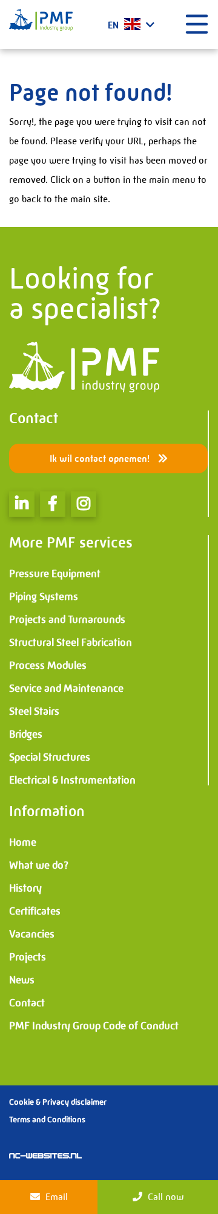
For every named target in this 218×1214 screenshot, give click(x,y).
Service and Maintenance (66, 688)
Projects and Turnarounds (67, 619)
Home (22, 842)
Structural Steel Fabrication (70, 642)
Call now (164, 1197)
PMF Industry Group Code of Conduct (94, 1025)
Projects (27, 956)
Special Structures (49, 757)
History (25, 888)
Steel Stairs (34, 711)
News (22, 979)
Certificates (35, 911)
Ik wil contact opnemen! (101, 458)
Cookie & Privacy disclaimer (58, 1101)
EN (114, 25)
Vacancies (31, 933)
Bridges (25, 734)
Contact (27, 1002)
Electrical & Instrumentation (72, 780)
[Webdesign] (45, 1155)
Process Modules (48, 665)
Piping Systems (43, 596)
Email (55, 1197)
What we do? (38, 865)
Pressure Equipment (55, 573)
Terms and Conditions (47, 1119)
